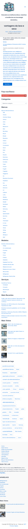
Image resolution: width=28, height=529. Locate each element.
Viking (4, 230)
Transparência (4, 454)
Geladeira (5, 260)
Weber (4, 232)
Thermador (5, 220)
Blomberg (5, 131)
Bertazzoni (5, 126)
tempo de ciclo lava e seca (9, 80)
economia (5, 392)
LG (3, 190)
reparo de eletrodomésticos (9, 421)
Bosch (4, 133)
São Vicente (18, 431)
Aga (4, 112)
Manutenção (6, 289)
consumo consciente (7, 386)
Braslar (4, 136)
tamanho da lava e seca (8, 78)
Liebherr (5, 192)
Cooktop (5, 250)
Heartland (5, 180)
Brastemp (5, 138)
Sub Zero (5, 216)
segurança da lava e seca (17, 76)
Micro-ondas (3, 491)
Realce (4, 206)
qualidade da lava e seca (13, 73)
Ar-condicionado (7, 248)
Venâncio (5, 225)
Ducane (5, 154)
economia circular (15, 392)
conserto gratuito (6, 382)
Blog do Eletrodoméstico (7, 460)
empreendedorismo (8, 409)
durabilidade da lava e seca (9, 60)
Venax (4, 227)
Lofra (4, 194)
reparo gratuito (6, 424)
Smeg (4, 211)
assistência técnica (8, 369)
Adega (4, 245)
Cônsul (14, 389)
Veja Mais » (7, 84)
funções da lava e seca (17, 64)
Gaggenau (5, 173)
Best (4, 129)
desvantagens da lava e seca (16, 58)
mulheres (14, 418)
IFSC (10, 412)
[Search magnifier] (25, 95)
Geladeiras (2, 482)
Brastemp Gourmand (8, 178)
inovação (16, 412)
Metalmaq (5, 199)
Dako (4, 150)
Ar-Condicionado (4, 484)
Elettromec (5, 159)
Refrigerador (6, 274)
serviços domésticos (7, 428)
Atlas (4, 124)
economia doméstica (8, 395)
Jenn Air (5, 185)
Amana (4, 114)
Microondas (6, 271)
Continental (6, 145)
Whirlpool (5, 234)
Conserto (5, 287)
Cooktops (2, 489)
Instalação (5, 284)
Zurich (19, 437)
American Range (7, 117)
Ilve (4, 183)
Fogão (4, 252)
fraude (17, 409)
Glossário (3, 456)
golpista (4, 412)
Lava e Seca (3, 496)
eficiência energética (7, 398)
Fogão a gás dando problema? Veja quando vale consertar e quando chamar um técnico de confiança (13, 300)
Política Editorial (5, 451)
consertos (15, 382)
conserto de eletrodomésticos (11, 379)
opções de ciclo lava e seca (14, 71)
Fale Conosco (4, 461)
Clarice (4, 140)
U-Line (4, 223)
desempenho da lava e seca (17, 56)
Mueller (4, 202)
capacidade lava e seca (20, 53)
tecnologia (4, 434)
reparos (14, 425)
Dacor (4, 147)
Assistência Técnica (6, 283)
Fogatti (4, 169)
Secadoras (2, 494)
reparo (21, 418)
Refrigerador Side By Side (9, 276)
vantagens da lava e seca (20, 80)
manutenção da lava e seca (14, 69)
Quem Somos (4, 447)
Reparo (4, 292)
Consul (4, 143)
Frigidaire (5, 171)
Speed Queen (6, 213)
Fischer (4, 166)
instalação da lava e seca (13, 65)
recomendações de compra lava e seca (11, 74)
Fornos (1, 487)
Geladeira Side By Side (8, 264)
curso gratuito (6, 389)
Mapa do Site (4, 458)
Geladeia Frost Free (7, 262)
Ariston (4, 119)
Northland (5, 204)
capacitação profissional (8, 376)
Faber (4, 164)
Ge (3, 176)
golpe (22, 409)
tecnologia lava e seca (18, 78)
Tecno (4, 218)
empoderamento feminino (9, 405)
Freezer (5, 257)
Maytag (5, 197)
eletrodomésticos (8, 402)
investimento (6, 415)
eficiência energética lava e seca (13, 62)
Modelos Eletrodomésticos (8, 244)
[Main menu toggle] (25, 6)
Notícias (5, 41)
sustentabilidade (7, 431)
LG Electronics (15, 415)
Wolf (4, 237)
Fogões (2, 486)
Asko (4, 122)
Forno (4, 255)
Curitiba (17, 386)
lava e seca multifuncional (14, 67)
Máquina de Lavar (7, 267)
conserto (19, 376)
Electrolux (5, 157)
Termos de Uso (5, 453)
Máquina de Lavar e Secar (9, 269)
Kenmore (5, 187)
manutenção (6, 418)
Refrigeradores (3, 480)
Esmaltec (5, 162)
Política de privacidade (6, 449)
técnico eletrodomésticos (8, 437)
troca (11, 434)
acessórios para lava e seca (9, 51)
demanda (21, 389)
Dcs (4, 152)
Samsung (5, 209)
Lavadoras (2, 492)
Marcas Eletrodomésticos (7, 110)
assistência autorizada (8, 366)
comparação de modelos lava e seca (11, 55)
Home (2, 446)
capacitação (13, 372)
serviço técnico (18, 428)
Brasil (17, 369)
